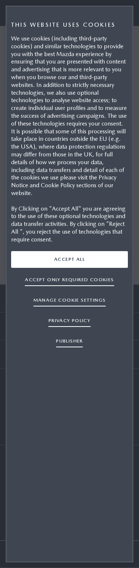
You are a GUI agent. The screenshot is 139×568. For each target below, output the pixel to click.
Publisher (69, 341)
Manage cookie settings (69, 300)
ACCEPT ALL (69, 259)
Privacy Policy (70, 320)
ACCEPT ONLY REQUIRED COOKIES (69, 279)
